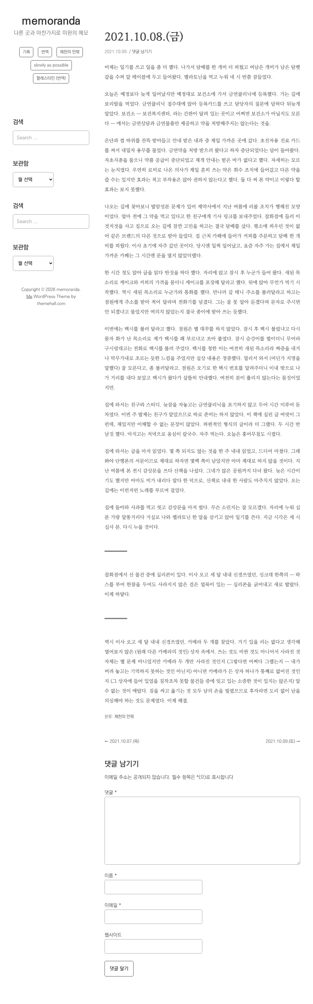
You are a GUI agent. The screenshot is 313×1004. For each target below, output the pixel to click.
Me (29, 296)
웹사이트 (113, 935)
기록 (26, 52)
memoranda (51, 21)
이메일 (113, 905)
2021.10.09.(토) (283, 741)
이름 (111, 876)
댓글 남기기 (142, 51)
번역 (45, 52)
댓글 (111, 792)
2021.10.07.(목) (122, 741)
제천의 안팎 (69, 52)
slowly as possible (51, 65)
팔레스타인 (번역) (51, 78)
